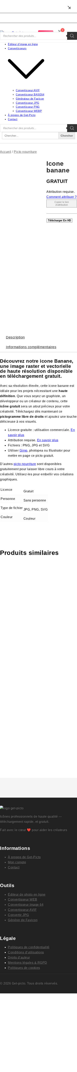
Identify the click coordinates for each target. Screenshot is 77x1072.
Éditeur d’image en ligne (23, 44)
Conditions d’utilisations (26, 952)
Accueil (5, 151)
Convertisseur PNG (28, 106)
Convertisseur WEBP (29, 110)
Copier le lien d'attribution (61, 203)
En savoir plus (47, 440)
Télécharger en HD (59, 220)
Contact (13, 119)
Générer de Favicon (23, 920)
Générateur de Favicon (30, 98)
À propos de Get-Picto (22, 115)
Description (15, 337)
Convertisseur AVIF (28, 90)
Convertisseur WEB (22, 899)
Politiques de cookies (24, 967)
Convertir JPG (18, 915)
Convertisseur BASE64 (30, 94)
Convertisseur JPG (27, 102)
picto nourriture (25, 464)
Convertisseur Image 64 (25, 904)
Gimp (23, 450)
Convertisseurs (17, 48)
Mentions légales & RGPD (27, 962)
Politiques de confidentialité (29, 947)
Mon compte (17, 862)
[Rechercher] (72, 36)
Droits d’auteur (19, 957)
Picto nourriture (25, 151)
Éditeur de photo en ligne (27, 894)
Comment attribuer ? (61, 197)
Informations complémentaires (31, 347)
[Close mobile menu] (69, 8)
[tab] (38, 337)
